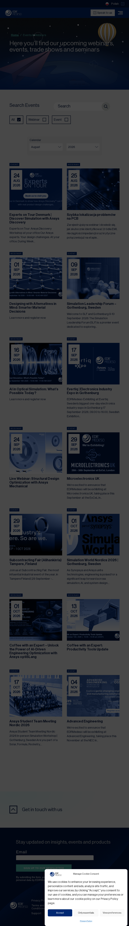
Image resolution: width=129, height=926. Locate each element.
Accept (60, 913)
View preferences (112, 913)
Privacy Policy (86, 921)
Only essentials (86, 913)
